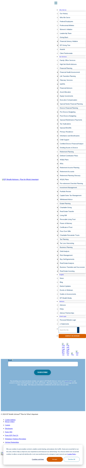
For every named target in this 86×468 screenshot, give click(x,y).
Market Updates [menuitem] (65, 286)
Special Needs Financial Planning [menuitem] (71, 104)
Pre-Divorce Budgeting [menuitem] (67, 112)
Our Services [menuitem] (63, 57)
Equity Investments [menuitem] (66, 96)
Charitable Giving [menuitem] (66, 207)
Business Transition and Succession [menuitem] (72, 267)
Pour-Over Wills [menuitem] (65, 231)
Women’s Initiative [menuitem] (66, 29)
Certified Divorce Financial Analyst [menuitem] (71, 144)
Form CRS (8, 432)
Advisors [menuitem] (61, 301)
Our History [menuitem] (64, 13)
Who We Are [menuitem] (62, 10)
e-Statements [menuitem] (64, 324)
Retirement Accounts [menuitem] (67, 171)
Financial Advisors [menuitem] (66, 88)
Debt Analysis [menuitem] (64, 251)
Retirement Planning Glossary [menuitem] (70, 175)
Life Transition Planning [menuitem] (68, 76)
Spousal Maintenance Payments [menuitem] (71, 120)
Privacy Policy (10, 421)
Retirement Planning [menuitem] (67, 152)
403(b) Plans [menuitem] (64, 160)
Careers (7, 425)
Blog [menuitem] (61, 282)
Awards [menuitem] (62, 49)
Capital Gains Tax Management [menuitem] (70, 195)
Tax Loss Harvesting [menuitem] (67, 243)
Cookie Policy (71, 454)
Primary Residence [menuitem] (66, 132)
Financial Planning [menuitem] (66, 68)
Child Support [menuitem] (64, 140)
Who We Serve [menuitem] (65, 17)
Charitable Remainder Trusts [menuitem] (69, 235)
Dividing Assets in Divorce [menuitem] (69, 148)
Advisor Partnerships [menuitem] (67, 313)
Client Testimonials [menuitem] (66, 53)
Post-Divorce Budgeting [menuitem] (68, 116)
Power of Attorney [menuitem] (66, 223)
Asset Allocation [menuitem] (65, 92)
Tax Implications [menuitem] (65, 124)
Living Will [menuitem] (63, 215)
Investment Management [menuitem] (68, 187)
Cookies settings (38, 459)
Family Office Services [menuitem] (67, 60)
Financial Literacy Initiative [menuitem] (69, 41)
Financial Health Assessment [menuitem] (70, 72)
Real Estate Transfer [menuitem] (67, 211)
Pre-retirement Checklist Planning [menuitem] (71, 183)
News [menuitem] (62, 278)
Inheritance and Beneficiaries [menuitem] (70, 136)
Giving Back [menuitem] (64, 37)
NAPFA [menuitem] (62, 84)
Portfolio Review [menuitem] (65, 191)
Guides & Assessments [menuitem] (68, 294)
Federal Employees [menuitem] (66, 21)
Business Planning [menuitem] (66, 247)
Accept (54, 459)
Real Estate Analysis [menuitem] (67, 263)
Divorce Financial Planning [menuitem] (69, 108)
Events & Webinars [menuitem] (66, 290)
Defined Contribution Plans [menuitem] (69, 156)
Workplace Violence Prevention (15, 439)
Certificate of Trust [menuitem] (66, 227)
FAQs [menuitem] (62, 309)
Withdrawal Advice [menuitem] (66, 199)
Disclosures (9, 428)
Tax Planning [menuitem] (64, 239)
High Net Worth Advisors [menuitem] (68, 64)
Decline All (71, 459)
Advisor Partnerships (12, 442)
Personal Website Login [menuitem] (68, 320)
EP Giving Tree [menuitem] (65, 45)
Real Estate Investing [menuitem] (67, 271)
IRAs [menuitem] (61, 163)
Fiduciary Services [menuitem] (66, 80)
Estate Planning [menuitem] (65, 203)
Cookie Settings (10, 420)
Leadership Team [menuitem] (66, 33)
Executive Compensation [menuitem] (68, 100)
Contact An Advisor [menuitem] (72, 336)
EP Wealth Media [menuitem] (66, 298)
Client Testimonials (7, 405)
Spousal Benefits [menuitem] (65, 128)
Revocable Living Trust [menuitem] (68, 219)
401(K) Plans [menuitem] (64, 179)
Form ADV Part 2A (11, 435)
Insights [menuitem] (61, 274)
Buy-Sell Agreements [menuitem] (67, 259)
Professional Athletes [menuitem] (67, 25)
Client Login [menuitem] (62, 316)
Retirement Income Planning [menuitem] (69, 167)
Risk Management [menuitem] (66, 255)
